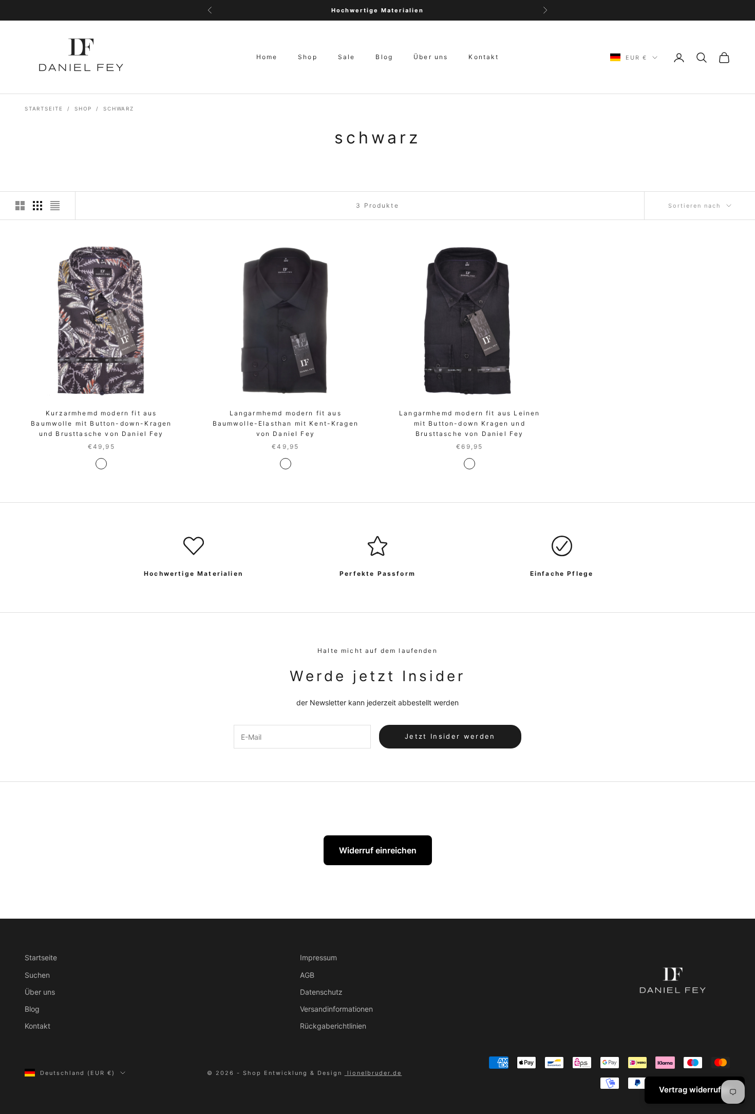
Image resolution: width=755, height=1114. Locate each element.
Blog (384, 57)
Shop (307, 57)
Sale (346, 57)
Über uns (430, 57)
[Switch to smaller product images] (37, 206)
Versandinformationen (336, 1009)
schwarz (118, 108)
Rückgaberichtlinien (333, 1025)
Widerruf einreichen (378, 850)
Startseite (44, 108)
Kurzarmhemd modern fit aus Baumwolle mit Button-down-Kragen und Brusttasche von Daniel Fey (101, 423)
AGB (307, 975)
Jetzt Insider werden (450, 736)
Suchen (37, 975)
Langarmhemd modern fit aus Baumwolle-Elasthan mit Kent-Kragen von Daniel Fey (285, 423)
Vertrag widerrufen (694, 1089)
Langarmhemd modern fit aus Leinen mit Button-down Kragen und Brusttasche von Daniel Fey (469, 423)
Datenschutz (321, 992)
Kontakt (483, 57)
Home (267, 57)
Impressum (318, 957)
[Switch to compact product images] (55, 206)
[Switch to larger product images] (20, 206)
